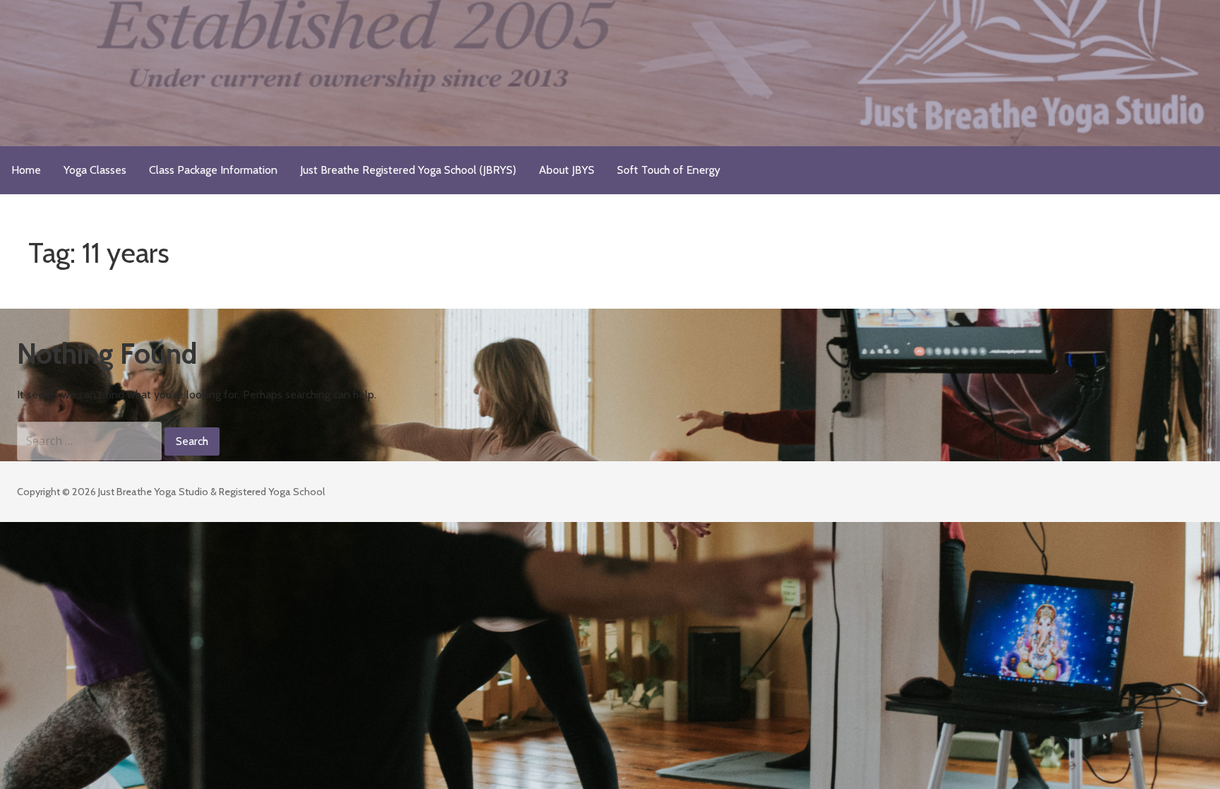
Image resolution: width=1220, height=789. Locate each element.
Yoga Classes (95, 170)
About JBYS (566, 170)
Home (26, 170)
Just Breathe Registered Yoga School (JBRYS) (408, 170)
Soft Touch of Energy (668, 170)
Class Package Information (213, 170)
